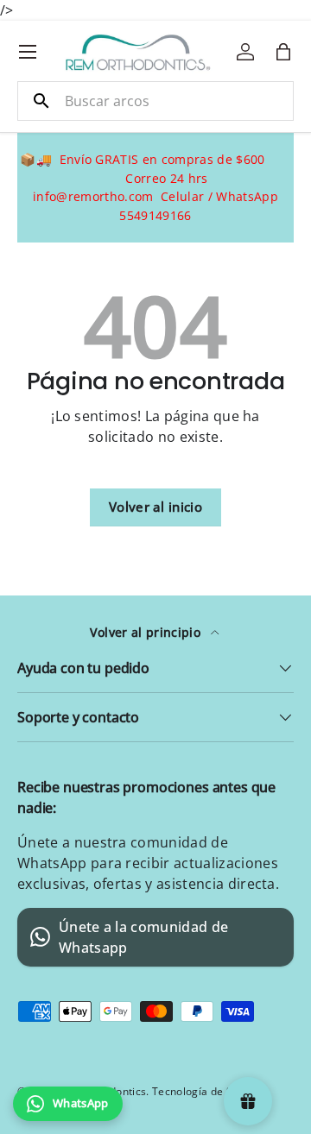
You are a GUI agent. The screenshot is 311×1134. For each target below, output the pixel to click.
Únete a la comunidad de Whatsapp (143, 937)
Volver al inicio (155, 506)
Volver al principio (147, 632)
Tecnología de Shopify (207, 1091)
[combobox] (155, 101)
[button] (283, 52)
